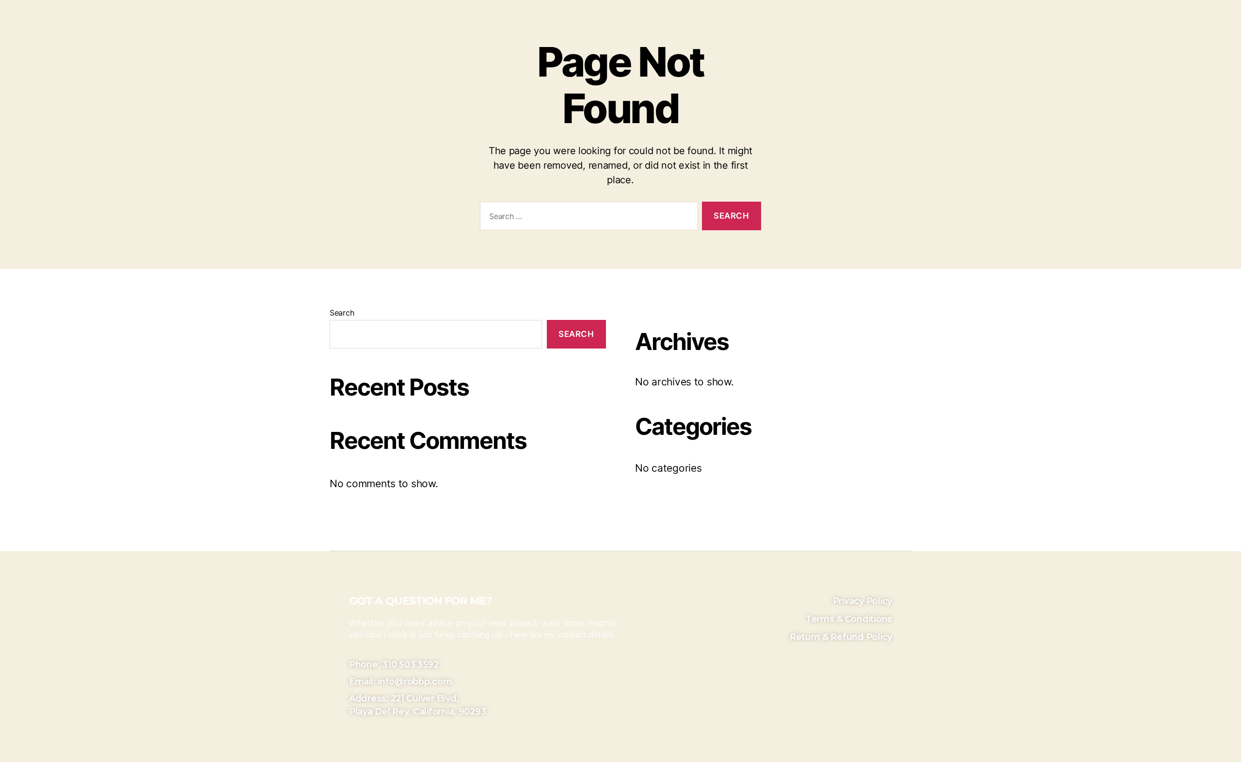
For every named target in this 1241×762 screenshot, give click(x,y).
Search (342, 313)
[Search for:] (587, 218)
